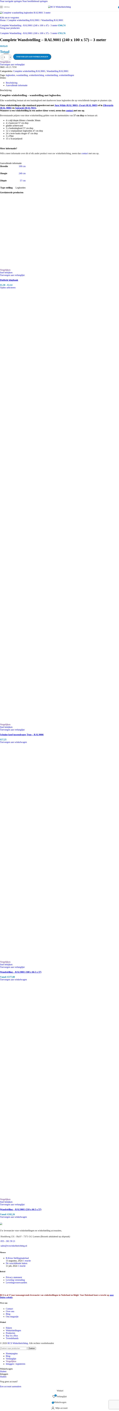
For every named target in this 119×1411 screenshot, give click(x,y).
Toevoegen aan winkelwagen (32, 57)
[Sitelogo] (59, 7)
